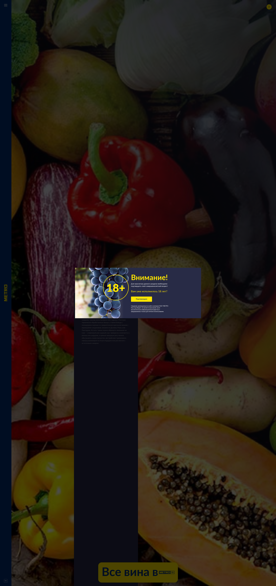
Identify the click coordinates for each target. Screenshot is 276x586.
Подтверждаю (141, 299)
